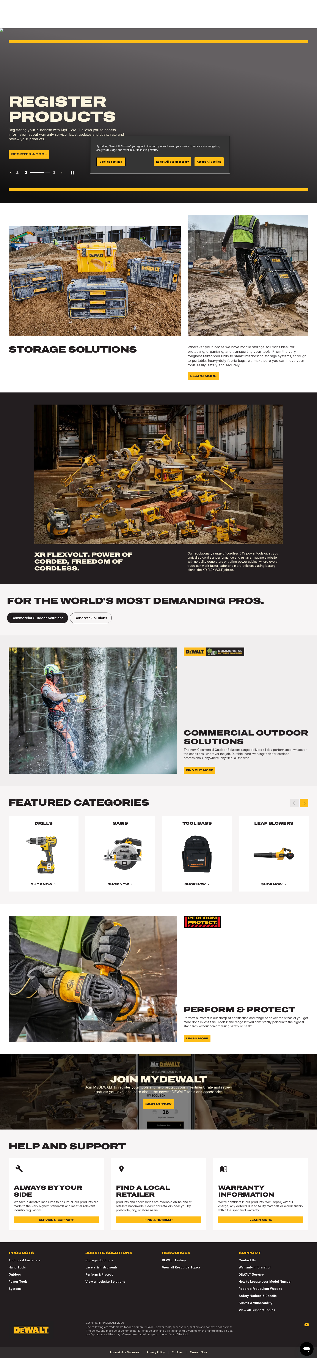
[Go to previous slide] (294, 803)
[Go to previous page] (11, 172)
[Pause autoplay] (72, 172)
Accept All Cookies (209, 161)
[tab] (37, 618)
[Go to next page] (61, 172)
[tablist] (158, 618)
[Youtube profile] (306, 1324)
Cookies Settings (111, 161)
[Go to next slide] (304, 803)
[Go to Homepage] (31, 1330)
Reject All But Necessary (172, 161)
